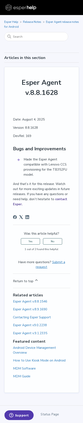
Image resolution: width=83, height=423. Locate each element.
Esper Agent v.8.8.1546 (30, 301)
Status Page (50, 414)
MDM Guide (21, 376)
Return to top (23, 281)
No (52, 241)
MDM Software (24, 368)
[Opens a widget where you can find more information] (19, 415)
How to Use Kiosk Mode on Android (39, 360)
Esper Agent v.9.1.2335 (30, 333)
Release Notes (32, 22)
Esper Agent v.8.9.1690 (30, 309)
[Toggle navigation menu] (71, 7)
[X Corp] (21, 217)
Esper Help (11, 22)
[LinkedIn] (27, 217)
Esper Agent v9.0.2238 (30, 325)
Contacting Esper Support (32, 317)
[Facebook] (15, 217)
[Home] (21, 7)
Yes (31, 241)
